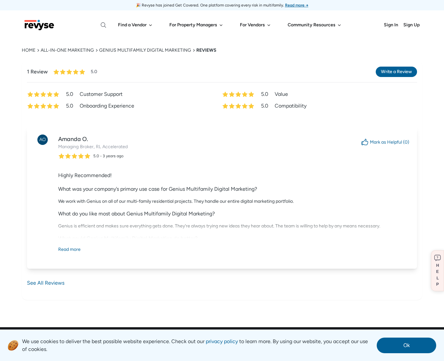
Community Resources (311, 25)
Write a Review (396, 71)
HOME (28, 50)
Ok (406, 345)
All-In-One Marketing (67, 50)
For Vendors (252, 25)
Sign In (391, 25)
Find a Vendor (132, 25)
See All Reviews (45, 283)
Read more (69, 249)
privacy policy (222, 341)
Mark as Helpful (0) (389, 142)
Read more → (296, 5)
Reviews (206, 50)
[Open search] (103, 25)
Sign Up (411, 25)
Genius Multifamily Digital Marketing (145, 50)
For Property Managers (193, 25)
